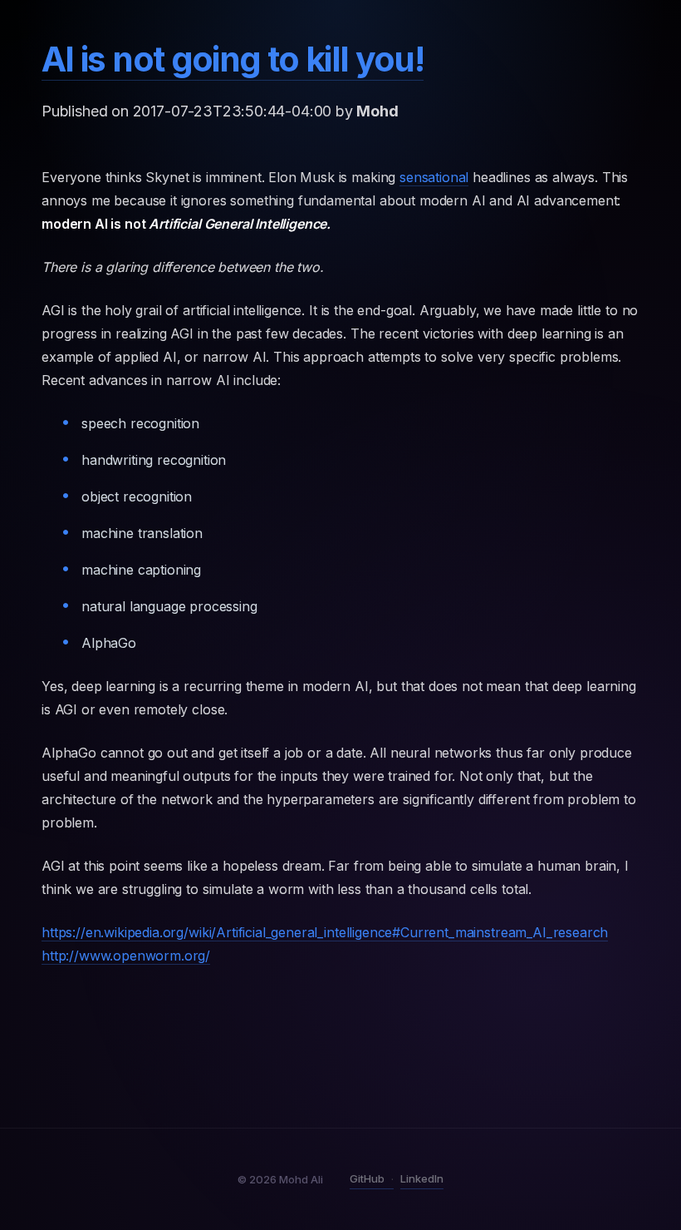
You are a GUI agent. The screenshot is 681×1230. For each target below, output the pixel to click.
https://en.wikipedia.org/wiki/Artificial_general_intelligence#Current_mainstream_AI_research (325, 932)
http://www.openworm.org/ (126, 955)
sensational (433, 177)
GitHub (367, 1178)
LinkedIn (421, 1178)
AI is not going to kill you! (233, 59)
